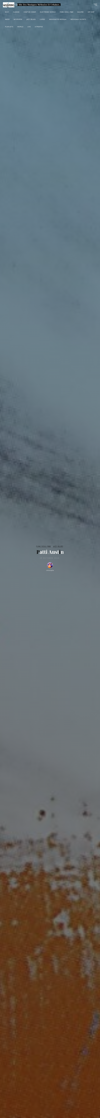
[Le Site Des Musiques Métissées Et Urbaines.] (8, 5)
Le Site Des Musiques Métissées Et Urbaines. (38, 4)
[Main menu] (95, 5)
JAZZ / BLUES (58, 546)
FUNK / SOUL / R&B (43, 546)
